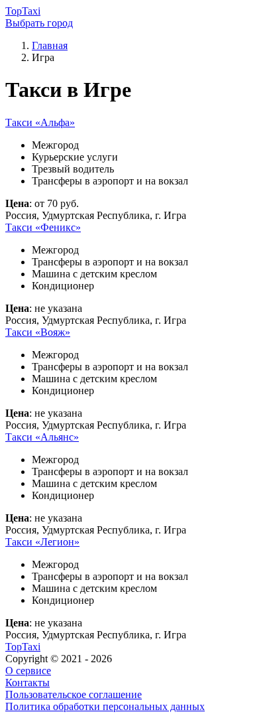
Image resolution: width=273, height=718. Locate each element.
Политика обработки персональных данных (105, 706)
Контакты (27, 682)
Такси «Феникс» (43, 227)
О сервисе (28, 670)
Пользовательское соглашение (73, 694)
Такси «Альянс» (42, 437)
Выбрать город (39, 23)
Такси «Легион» (42, 541)
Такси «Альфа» (40, 122)
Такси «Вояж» (37, 332)
